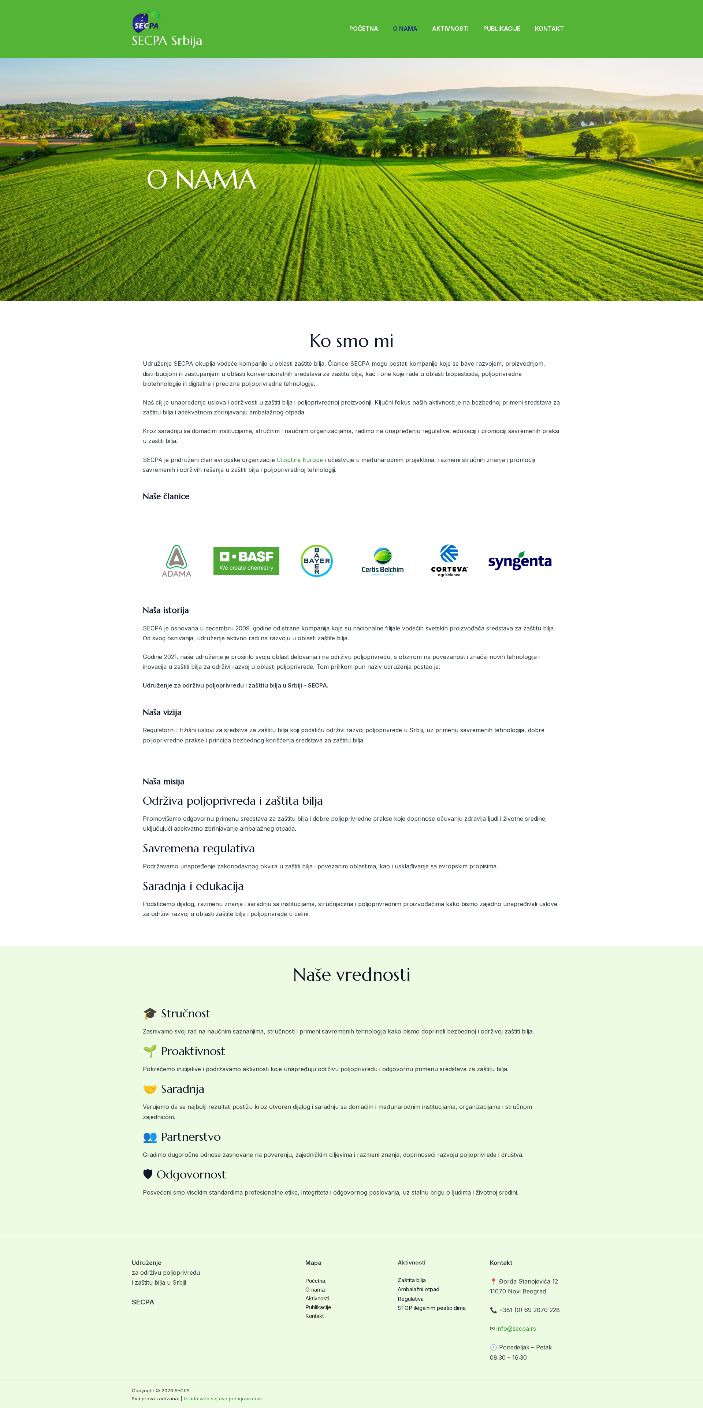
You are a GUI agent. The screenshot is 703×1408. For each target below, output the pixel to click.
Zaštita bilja (412, 1280)
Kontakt (549, 28)
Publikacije (318, 1307)
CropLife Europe (300, 459)
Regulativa (411, 1298)
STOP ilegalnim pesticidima (432, 1307)
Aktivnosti (450, 28)
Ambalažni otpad (418, 1289)
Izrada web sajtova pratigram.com (223, 1398)
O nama (405, 28)
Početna (363, 28)
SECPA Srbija (167, 41)
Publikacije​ (501, 28)
